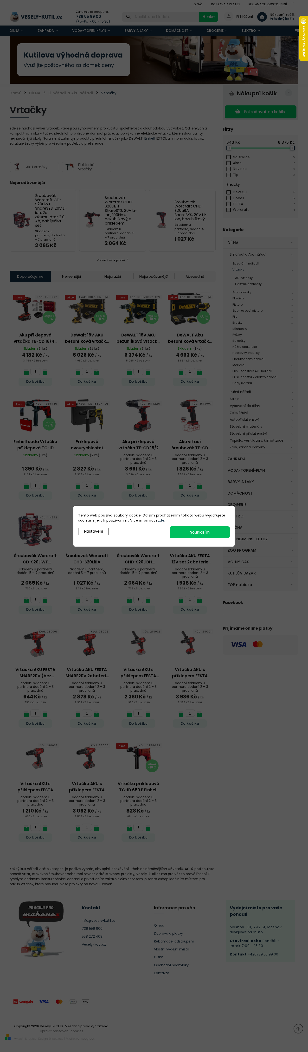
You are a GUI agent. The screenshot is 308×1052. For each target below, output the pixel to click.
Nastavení (93, 531)
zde (161, 520)
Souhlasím (200, 532)
